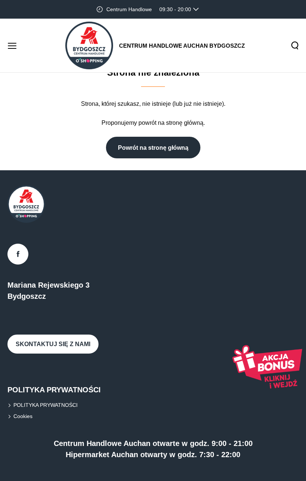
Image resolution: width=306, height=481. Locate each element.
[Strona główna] (89, 45)
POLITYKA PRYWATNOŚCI (45, 405)
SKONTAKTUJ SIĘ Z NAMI (53, 344)
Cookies (22, 416)
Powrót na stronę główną (153, 148)
